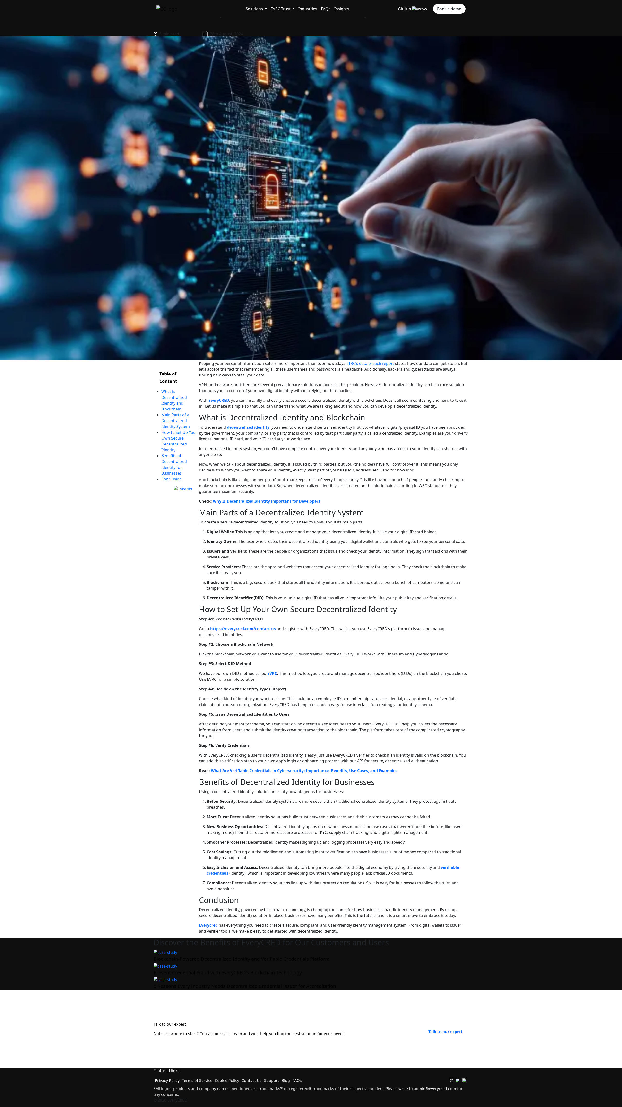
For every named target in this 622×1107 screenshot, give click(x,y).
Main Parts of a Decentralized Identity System (176, 420)
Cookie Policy (227, 1080)
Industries (307, 8)
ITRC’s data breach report (370, 363)
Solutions (255, 8)
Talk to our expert (445, 1031)
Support (271, 1080)
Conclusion (172, 479)
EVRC (272, 673)
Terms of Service (197, 1080)
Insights (341, 8)
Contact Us (252, 1080)
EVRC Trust (281, 8)
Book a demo (449, 8)
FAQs (325, 8)
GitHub (405, 8)
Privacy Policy (167, 1080)
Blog (286, 1080)
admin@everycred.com (435, 1088)
